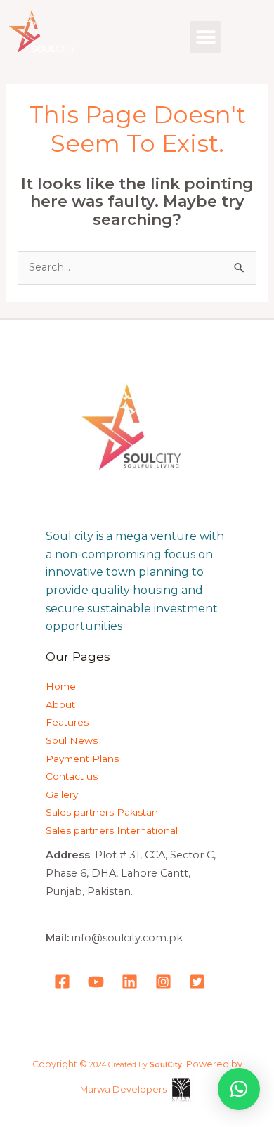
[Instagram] (163, 981)
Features (67, 722)
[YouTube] (95, 981)
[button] (205, 37)
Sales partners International (112, 830)
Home (61, 686)
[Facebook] (62, 981)
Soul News (72, 740)
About (60, 704)
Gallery (62, 794)
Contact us (72, 776)
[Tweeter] (197, 981)
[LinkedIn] (129, 981)
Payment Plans (82, 758)
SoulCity (166, 1064)
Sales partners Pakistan (102, 812)
